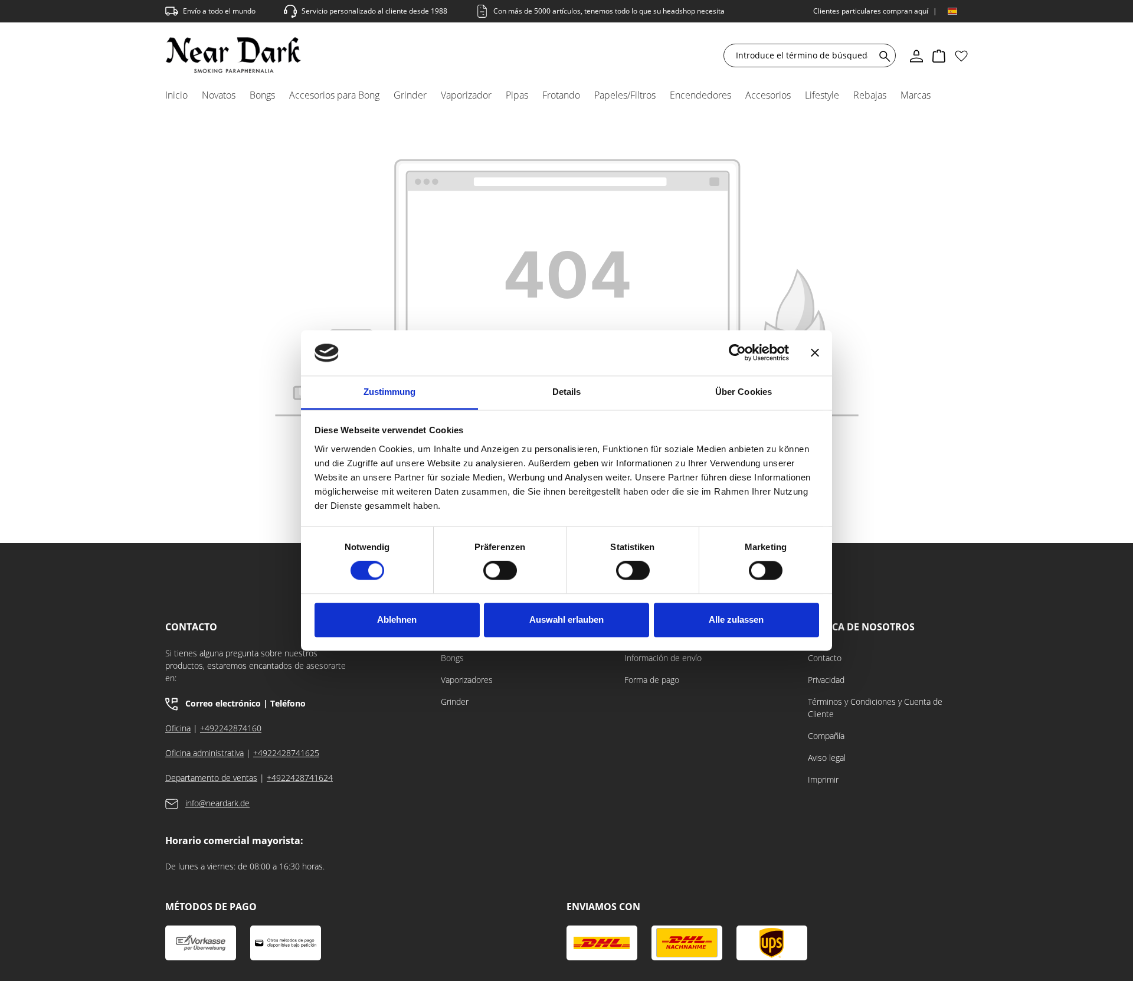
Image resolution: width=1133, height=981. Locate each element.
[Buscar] (882, 55)
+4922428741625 (286, 752)
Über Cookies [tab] (743, 392)
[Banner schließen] (815, 353)
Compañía (826, 735)
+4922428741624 (300, 777)
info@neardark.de (217, 803)
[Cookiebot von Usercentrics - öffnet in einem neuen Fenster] (737, 353)
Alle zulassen (736, 619)
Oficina (178, 728)
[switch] (500, 570)
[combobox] (802, 55)
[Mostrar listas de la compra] (961, 55)
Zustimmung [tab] (390, 392)
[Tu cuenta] (916, 55)
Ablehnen (397, 619)
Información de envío (663, 657)
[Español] (952, 11)
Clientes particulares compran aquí (870, 11)
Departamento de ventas (211, 777)
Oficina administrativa (204, 752)
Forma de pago (651, 679)
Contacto (824, 657)
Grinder (455, 701)
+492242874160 (230, 728)
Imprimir (823, 779)
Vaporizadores (467, 679)
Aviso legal (827, 757)
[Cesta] (938, 55)
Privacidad (826, 679)
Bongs (452, 657)
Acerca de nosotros (861, 627)
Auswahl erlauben (566, 619)
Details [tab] (566, 392)
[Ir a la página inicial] (233, 55)
